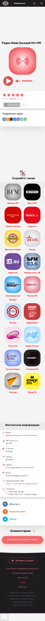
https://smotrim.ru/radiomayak (21, 483)
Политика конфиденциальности (22, 568)
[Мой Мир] (14, 119)
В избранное (14, 105)
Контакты (23, 577)
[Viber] (18, 119)
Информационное (14, 435)
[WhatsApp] (25, 119)
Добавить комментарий (22, 540)
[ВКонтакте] (4, 119)
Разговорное (30, 435)
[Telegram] (21, 119)
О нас (22, 582)
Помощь (22, 586)
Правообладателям (22, 573)
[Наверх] (4, 617)
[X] (11, 119)
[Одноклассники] (7, 119)
